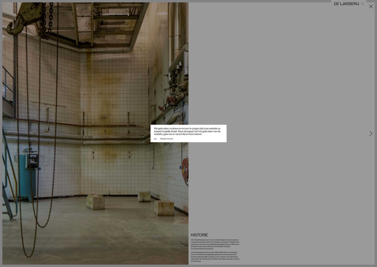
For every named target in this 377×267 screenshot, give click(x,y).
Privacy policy (166, 139)
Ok (155, 139)
